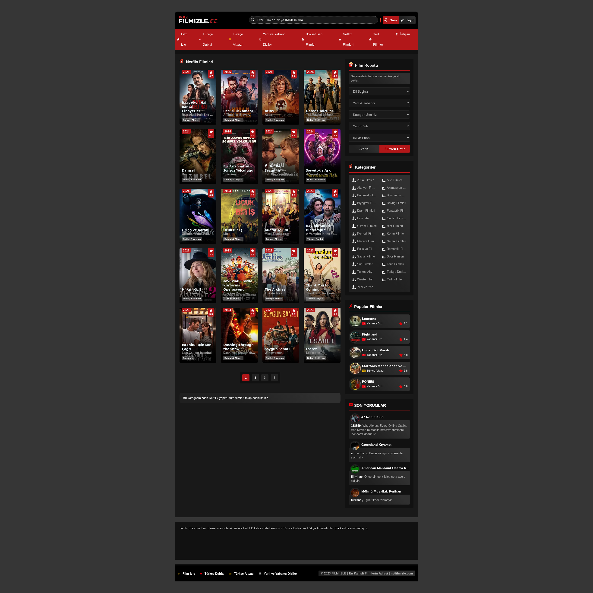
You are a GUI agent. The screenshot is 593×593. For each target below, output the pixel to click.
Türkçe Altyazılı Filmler (368, 271)
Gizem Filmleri (367, 226)
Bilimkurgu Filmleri (398, 195)
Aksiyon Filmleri (368, 187)
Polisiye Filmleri (368, 249)
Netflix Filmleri (348, 39)
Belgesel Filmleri (368, 195)
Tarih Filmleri (395, 264)
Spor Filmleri (395, 256)
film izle (334, 528)
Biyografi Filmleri (368, 203)
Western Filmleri (368, 279)
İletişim (405, 34)
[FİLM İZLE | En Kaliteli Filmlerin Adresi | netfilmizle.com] (202, 20)
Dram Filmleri (366, 210)
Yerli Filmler (378, 39)
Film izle (184, 39)
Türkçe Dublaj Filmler (398, 271)
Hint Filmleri (395, 226)
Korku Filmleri (396, 233)
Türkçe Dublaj (208, 39)
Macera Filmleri (367, 241)
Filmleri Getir (395, 149)
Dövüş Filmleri (396, 203)
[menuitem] (188, 39)
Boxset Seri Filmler (314, 39)
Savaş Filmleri (366, 256)
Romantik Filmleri (398, 249)
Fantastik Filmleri (398, 210)
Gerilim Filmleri (397, 218)
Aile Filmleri (395, 180)
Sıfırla (364, 149)
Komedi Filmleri (367, 233)
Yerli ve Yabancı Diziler (274, 39)
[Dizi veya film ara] (252, 20)
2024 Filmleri (365, 180)
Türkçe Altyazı (238, 39)
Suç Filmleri (365, 264)
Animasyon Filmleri (398, 187)
